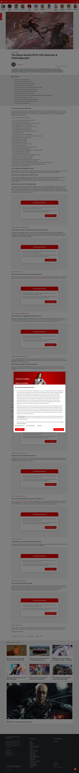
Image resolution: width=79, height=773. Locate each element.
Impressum (39, 425)
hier (35, 394)
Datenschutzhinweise (19, 425)
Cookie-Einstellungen (30, 425)
